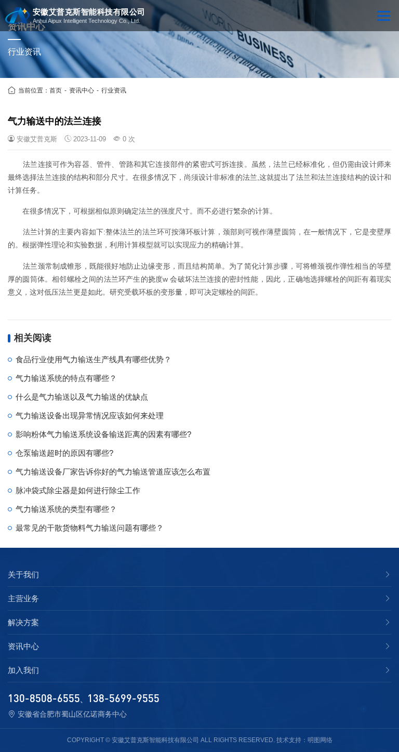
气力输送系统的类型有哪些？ (66, 509)
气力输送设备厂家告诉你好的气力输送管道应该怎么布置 (113, 471)
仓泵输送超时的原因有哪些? (64, 452)
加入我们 (23, 670)
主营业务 (23, 599)
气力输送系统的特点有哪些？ (66, 378)
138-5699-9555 (123, 698)
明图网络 (320, 740)
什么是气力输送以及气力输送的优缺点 (82, 396)
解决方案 (23, 622)
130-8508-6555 (44, 698)
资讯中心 (81, 90)
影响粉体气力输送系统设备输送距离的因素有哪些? (103, 434)
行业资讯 (113, 90)
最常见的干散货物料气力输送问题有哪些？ (90, 527)
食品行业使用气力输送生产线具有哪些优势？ (93, 359)
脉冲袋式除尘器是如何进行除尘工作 (78, 490)
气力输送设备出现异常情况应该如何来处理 (90, 415)
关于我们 (23, 575)
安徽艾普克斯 (37, 139)
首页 (55, 90)
